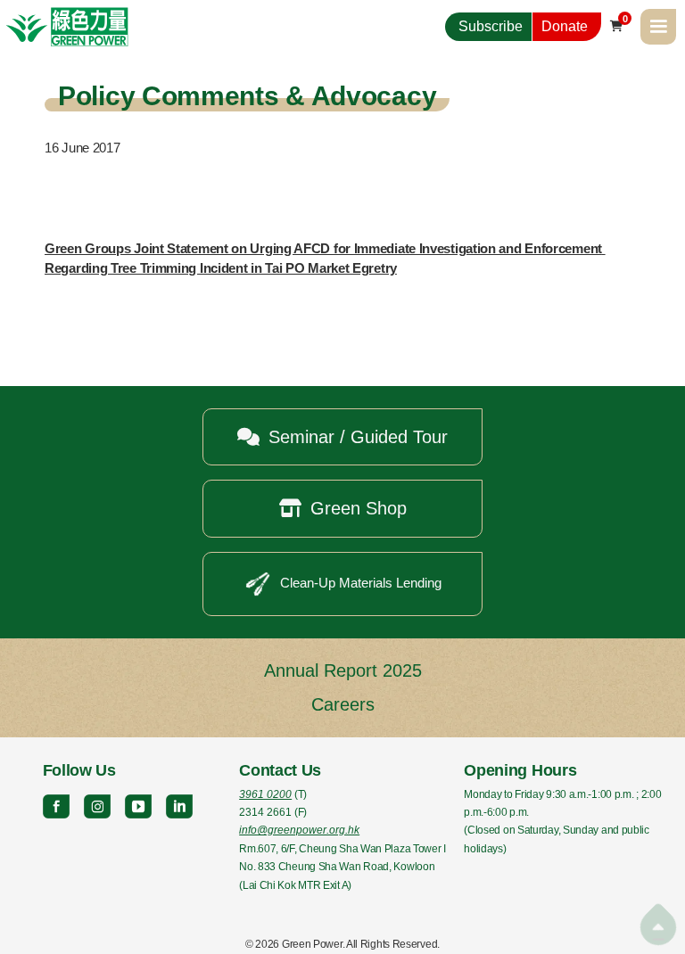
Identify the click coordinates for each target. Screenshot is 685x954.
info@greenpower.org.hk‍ (299, 830)
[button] (658, 27)
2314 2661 (265, 812)
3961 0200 (265, 794)
